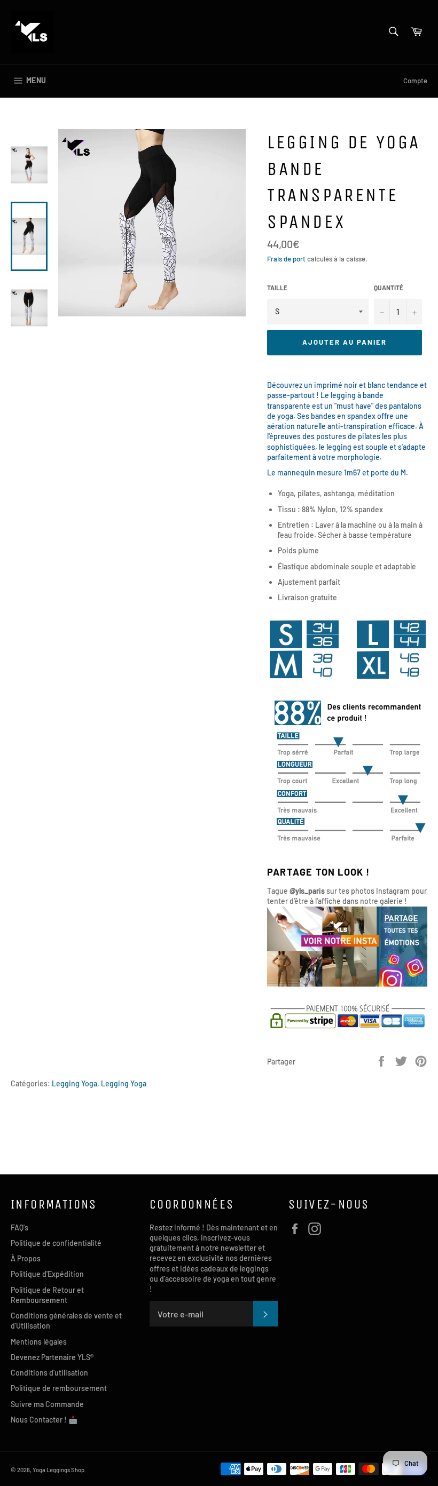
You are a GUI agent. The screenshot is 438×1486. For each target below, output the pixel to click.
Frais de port (286, 259)
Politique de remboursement (59, 1388)
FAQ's (19, 1227)
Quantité (388, 287)
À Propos (26, 1258)
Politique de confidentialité (56, 1242)
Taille (277, 287)
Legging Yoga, (75, 1083)
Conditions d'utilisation (49, 1372)
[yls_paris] (347, 983)
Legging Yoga (123, 1083)
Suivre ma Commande (47, 1404)
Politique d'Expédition (47, 1273)
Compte (415, 80)
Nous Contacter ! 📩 (44, 1419)
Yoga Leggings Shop (58, 1469)
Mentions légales (39, 1341)
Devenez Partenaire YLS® (52, 1357)
